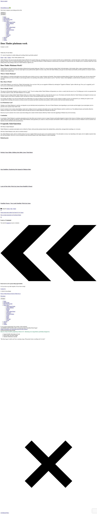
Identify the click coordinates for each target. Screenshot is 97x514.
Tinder (7, 26)
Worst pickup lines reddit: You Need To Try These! (12, 212)
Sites (5, 57)
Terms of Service (11, 293)
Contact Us (3, 288)
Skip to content (4, 1)
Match (7, 33)
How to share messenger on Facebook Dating (11, 215)
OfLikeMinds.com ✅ (6, 7)
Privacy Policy (4, 293)
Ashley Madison (10, 23)
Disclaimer (3, 296)
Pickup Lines (6, 18)
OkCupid (8, 35)
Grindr (7, 31)
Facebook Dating (10, 29)
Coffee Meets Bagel (10, 27)
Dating (9, 57)
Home (4, 17)
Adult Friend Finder (10, 22)
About (4, 38)
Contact (5, 40)
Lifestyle (5, 37)
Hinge (7, 32)
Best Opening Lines (7, 19)
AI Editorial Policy (5, 512)
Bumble (8, 24)
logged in (8, 223)
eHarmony (8, 28)
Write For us (18, 293)
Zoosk (7, 36)
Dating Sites (6, 20)
